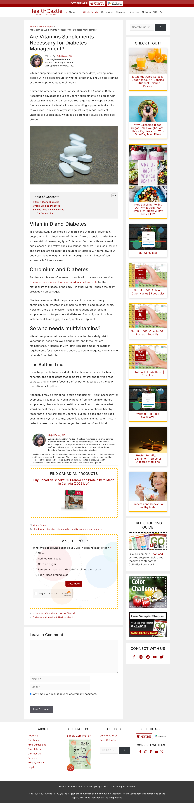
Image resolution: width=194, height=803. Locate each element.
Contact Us (34, 753)
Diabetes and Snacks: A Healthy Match (53, 617)
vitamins (98, 529)
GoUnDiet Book (109, 735)
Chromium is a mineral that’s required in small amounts (63, 282)
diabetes (51, 529)
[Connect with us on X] (161, 751)
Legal (31, 767)
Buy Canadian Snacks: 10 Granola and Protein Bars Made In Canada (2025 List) (74, 481)
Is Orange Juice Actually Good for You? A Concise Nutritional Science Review (148, 81)
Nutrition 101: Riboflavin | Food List (148, 374)
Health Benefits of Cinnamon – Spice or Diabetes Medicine (147, 458)
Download (157, 554)
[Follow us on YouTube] (156, 751)
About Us (33, 735)
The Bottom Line (45, 213)
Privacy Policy (36, 762)
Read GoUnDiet (108, 740)
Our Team (33, 740)
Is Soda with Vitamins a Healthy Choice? (54, 613)
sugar (90, 529)
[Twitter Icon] (161, 657)
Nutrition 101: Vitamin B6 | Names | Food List (148, 333)
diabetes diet (63, 529)
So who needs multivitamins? (49, 209)
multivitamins (79, 529)
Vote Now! (74, 583)
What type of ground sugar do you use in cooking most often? (71, 547)
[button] (161, 12)
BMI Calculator (147, 252)
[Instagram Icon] (140, 657)
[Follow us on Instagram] (145, 751)
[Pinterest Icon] (147, 657)
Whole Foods (39, 525)
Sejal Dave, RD (64, 56)
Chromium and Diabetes (46, 205)
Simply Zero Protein (79, 735)
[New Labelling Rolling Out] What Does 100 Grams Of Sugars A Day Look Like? (148, 209)
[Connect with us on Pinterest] (151, 751)
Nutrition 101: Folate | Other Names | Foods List (147, 292)
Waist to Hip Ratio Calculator (147, 415)
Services (32, 758)
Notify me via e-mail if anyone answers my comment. (64, 694)
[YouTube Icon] (154, 657)
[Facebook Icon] (134, 657)
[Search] (160, 27)
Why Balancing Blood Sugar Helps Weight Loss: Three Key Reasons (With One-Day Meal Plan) (147, 129)
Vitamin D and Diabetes (46, 202)
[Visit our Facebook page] (140, 751)
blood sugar (39, 529)
